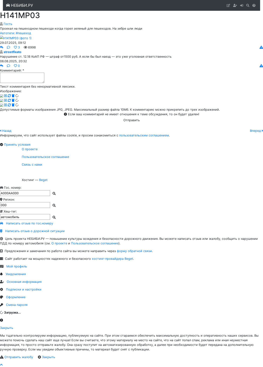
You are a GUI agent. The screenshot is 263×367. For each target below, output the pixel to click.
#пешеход (23, 33)
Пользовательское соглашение (45, 157)
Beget (43, 180)
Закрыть (6, 328)
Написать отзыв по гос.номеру (29, 223)
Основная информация (24, 282)
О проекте (30, 149)
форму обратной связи (134, 251)
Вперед (255, 131)
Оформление (15, 297)
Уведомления (16, 274)
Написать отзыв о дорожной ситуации (35, 231)
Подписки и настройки (23, 289)
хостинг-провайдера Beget (112, 259)
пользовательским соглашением (144, 135)
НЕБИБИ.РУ (21, 5)
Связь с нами (32, 164)
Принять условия (17, 144)
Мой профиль (16, 266)
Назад (6, 131)
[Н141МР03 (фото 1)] (16, 38)
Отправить (131, 120)
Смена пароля (17, 305)
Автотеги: (7, 33)
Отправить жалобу (18, 357)
